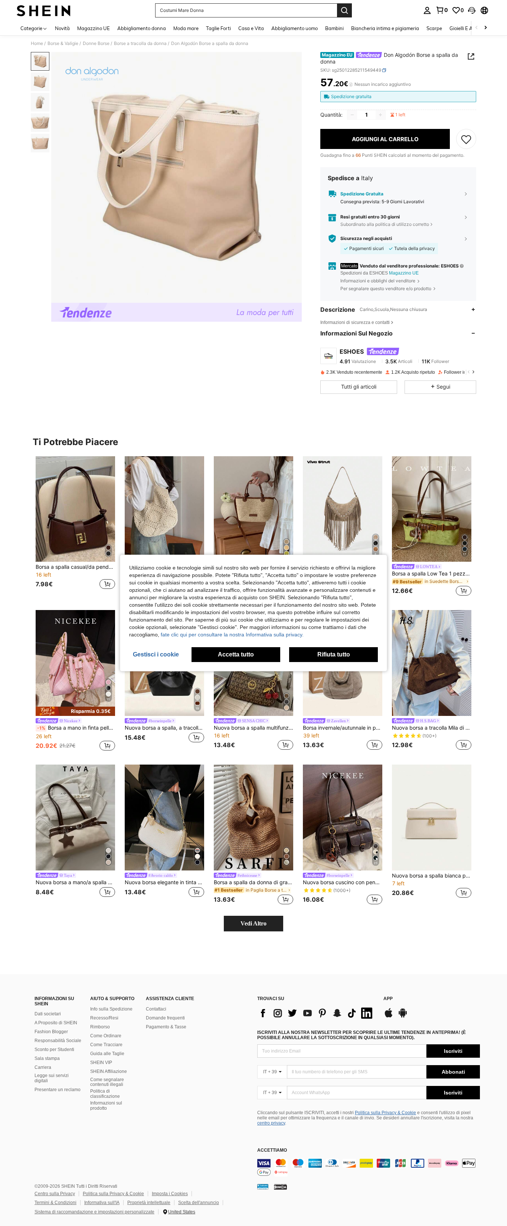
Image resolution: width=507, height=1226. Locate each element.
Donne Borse (96, 43)
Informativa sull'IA (102, 1202)
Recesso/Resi (104, 1018)
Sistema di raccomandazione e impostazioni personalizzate (94, 1211)
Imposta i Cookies (170, 1193)
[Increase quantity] (380, 114)
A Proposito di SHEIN (56, 1022)
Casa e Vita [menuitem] (251, 28)
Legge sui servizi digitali (52, 1078)
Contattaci (156, 1009)
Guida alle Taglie (107, 1053)
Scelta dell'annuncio (198, 1202)
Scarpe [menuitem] (434, 28)
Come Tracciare (106, 1044)
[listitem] (75, 527)
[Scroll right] (485, 28)
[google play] (403, 1016)
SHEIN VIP (101, 1062)
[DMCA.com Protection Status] (280, 1186)
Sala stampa (47, 1058)
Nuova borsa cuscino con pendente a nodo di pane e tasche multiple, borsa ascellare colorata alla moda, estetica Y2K (342, 882)
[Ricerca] (344, 10)
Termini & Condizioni (55, 1202)
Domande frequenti (165, 1018)
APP (388, 998)
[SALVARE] (466, 139)
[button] (471, 10)
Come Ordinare (105, 1035)
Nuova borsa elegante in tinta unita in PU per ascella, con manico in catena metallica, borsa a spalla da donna (164, 882)
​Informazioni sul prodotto (106, 1105)
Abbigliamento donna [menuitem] (141, 28)
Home (37, 43)
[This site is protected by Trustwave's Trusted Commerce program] (262, 1186)
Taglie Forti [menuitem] (218, 28)
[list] (316, 1013)
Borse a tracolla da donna (140, 43)
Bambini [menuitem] (334, 28)
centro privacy (271, 1123)
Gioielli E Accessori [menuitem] (469, 28)
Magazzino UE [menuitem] (93, 28)
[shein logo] (44, 10)
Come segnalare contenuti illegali (107, 1082)
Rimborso (100, 1026)
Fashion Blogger (51, 1031)
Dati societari (48, 1013)
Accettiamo (272, 1150)
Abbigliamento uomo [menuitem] (294, 28)
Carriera (43, 1067)
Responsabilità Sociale (58, 1040)
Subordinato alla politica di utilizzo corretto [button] (384, 224)
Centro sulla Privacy (55, 1193)
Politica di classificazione (105, 1094)
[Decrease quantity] (352, 114)
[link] (441, 10)
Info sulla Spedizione (111, 1009)
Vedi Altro (253, 923)
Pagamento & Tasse (166, 1026)
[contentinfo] (368, 1168)
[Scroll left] (476, 28)
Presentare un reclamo (58, 1089)
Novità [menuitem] (62, 28)
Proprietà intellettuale (148, 1202)
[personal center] (427, 10)
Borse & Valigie (63, 43)
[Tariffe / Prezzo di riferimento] (351, 84)
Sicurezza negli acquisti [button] (366, 238)
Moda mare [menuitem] (186, 28)
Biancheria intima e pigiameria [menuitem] (385, 28)
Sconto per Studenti (54, 1049)
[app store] (388, 1016)
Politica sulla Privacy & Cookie (385, 1112)
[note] (75, 711)
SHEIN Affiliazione (108, 1071)
